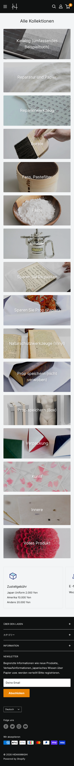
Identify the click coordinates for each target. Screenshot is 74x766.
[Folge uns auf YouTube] (25, 726)
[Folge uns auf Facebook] (5, 726)
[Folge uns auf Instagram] (19, 726)
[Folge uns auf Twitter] (12, 726)
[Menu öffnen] (5, 6)
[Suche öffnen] (54, 6)
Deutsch (9, 709)
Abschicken (16, 693)
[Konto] (60, 6)
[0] (68, 6)
